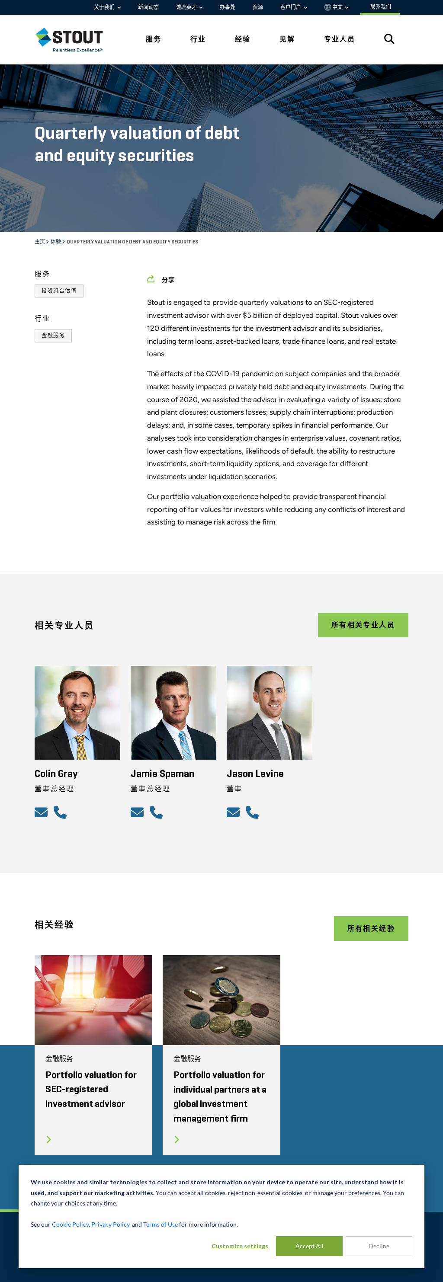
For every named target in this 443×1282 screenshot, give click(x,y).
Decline (379, 1246)
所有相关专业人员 (363, 625)
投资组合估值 (59, 291)
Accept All (309, 1246)
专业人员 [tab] (339, 39)
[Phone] (61, 812)
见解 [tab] (287, 39)
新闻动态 (148, 7)
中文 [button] (337, 7)
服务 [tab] (153, 39)
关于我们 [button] (105, 7)
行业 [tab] (198, 39)
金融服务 (53, 335)
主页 (40, 242)
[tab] (76, 39)
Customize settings (240, 1246)
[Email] (42, 812)
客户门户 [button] (291, 7)
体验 (56, 242)
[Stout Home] (76, 39)
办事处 (227, 7)
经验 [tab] (242, 39)
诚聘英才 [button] (187, 7)
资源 (258, 7)
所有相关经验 (371, 928)
